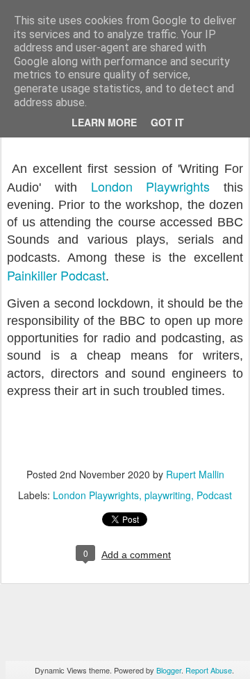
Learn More (104, 122)
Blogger (168, 670)
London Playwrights (150, 186)
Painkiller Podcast (56, 275)
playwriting (167, 495)
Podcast (214, 495)
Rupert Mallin (195, 474)
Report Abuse (208, 670)
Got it (167, 122)
